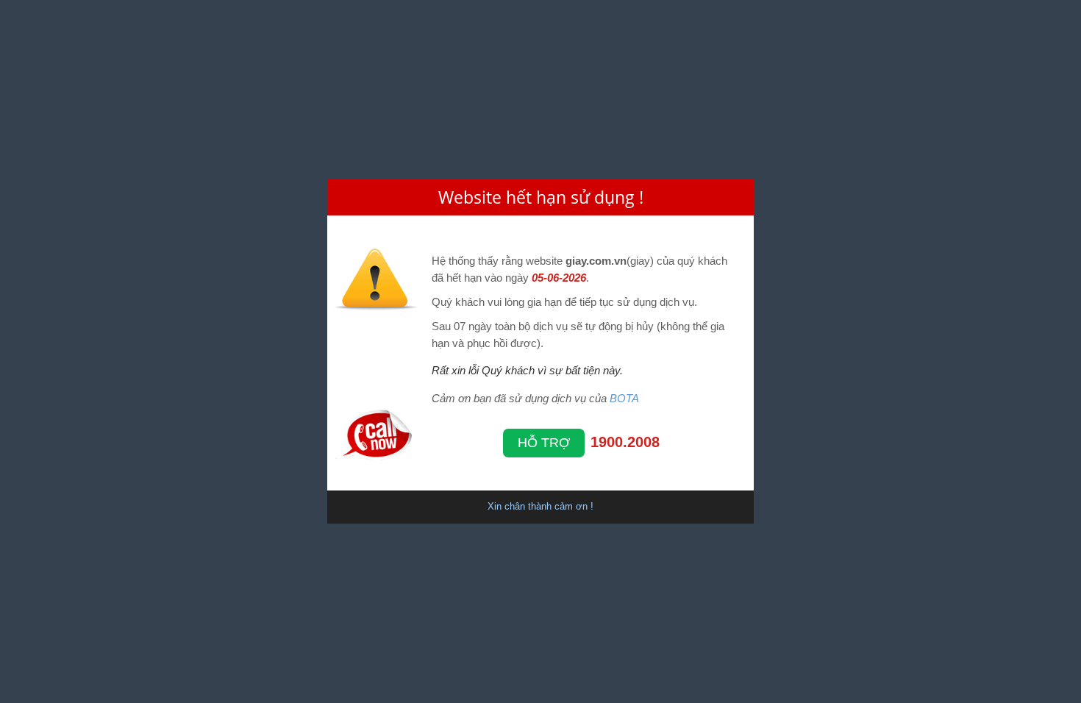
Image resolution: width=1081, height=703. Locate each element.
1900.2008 (625, 442)
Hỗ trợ (544, 442)
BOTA (624, 398)
